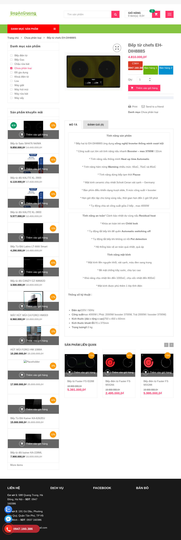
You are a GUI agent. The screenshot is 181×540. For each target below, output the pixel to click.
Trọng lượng (79, 327)
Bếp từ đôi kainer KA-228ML (26, 452)
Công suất (77, 314)
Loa (16, 80)
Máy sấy (19, 97)
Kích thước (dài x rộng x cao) (88, 318)
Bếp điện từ (20, 55)
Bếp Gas (19, 59)
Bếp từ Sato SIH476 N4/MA (25, 143)
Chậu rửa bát (21, 63)
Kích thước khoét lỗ (83, 323)
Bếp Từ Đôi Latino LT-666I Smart (28, 246)
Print (134, 106)
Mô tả (73, 124)
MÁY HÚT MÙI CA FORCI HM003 (29, 315)
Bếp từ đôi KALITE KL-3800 (25, 212)
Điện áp (76, 310)
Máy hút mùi (21, 89)
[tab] (73, 124)
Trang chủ (13, 37)
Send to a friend (154, 106)
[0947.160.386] (8, 529)
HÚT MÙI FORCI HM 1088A (26, 349)
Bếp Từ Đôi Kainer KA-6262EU (27, 418)
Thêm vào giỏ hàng (147, 88)
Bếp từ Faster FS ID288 (80, 381)
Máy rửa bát (21, 93)
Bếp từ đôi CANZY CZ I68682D (27, 280)
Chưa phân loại (32, 37)
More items (16, 465)
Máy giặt (19, 85)
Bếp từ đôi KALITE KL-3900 (25, 177)
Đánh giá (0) (96, 124)
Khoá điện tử (21, 76)
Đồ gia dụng (21, 72)
